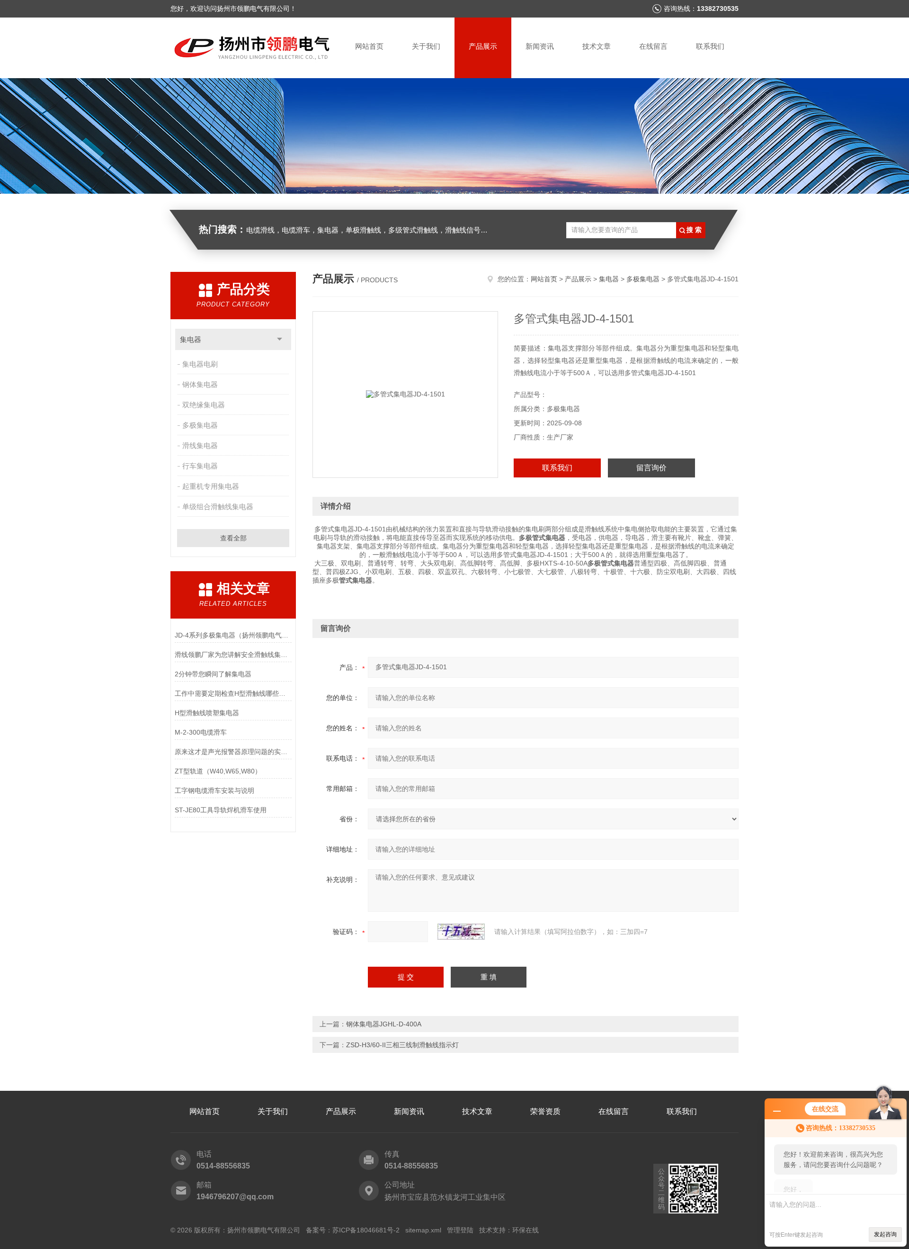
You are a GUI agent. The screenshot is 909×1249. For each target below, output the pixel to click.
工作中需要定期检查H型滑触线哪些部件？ (233, 693)
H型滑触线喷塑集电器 (207, 713)
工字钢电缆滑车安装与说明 (214, 790)
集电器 (190, 339)
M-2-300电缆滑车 (201, 732)
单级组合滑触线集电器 (217, 507)
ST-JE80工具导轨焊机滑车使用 (221, 810)
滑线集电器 (200, 445)
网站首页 (369, 46)
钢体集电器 (200, 384)
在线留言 (653, 46)
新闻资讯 (540, 46)
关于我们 (426, 46)
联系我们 (710, 46)
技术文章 (596, 46)
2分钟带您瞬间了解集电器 (213, 674)
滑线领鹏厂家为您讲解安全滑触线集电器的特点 (233, 654)
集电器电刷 (200, 364)
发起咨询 (885, 1234)
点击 (279, 339)
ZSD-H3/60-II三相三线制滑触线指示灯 (402, 1045)
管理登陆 (460, 1230)
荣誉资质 (545, 1111)
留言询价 (651, 468)
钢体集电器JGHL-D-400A (383, 1024)
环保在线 (525, 1230)
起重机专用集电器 (210, 486)
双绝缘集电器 (203, 405)
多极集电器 (200, 425)
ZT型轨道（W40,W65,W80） (218, 771)
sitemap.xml (423, 1230)
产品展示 (483, 46)
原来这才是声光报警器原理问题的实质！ (233, 751)
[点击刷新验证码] (461, 932)
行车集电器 (200, 466)
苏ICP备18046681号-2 (366, 1230)
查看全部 (233, 538)
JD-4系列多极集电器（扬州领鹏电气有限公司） (233, 635)
